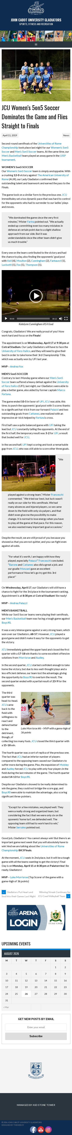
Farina (30, 221)
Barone (13, 564)
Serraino (21, 827)
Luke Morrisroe (19, 877)
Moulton (21, 260)
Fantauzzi (55, 260)
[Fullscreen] (66, 318)
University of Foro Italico (16, 350)
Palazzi (54, 409)
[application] (36, 296)
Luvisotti (7, 264)
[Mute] (60, 318)
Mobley (64, 764)
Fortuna (40, 417)
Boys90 (6, 622)
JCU (64, 194)
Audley (40, 657)
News (66, 135)
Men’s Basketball (12, 155)
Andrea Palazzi (18, 603)
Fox (18, 264)
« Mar (6, 1007)
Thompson (31, 264)
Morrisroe (25, 657)
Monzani (25, 568)
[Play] (6, 318)
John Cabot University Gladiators (36, 19)
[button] (36, 296)
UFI (41, 401)
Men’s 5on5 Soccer (25, 151)
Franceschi (57, 494)
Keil (9, 260)
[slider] (33, 318)
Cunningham (38, 260)
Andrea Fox (16, 366)
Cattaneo (34, 413)
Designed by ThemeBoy (13, 1125)
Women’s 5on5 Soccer (19, 171)
